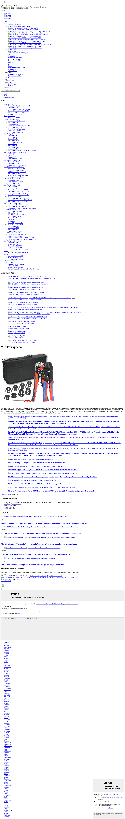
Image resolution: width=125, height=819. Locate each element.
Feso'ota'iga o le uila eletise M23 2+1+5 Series (21, 342)
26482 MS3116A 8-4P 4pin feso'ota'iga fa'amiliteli (22, 304)
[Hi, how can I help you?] (1, 589)
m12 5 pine (16, 577)
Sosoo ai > (7, 494)
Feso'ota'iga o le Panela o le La (66, 577)
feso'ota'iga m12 (51, 577)
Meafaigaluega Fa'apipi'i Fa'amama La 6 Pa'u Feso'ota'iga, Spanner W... (29, 314)
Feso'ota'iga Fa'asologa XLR (16, 333)
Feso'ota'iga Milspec (40, 577)
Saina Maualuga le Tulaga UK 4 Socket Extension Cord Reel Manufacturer (36, 463)
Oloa (5, 95)
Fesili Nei (3, 574)
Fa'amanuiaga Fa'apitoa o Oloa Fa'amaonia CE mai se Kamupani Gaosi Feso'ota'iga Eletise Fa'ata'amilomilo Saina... (45, 523)
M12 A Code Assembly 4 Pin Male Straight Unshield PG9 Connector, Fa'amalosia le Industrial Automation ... (42, 533)
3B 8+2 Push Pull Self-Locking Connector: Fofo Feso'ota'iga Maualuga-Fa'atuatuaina (33, 565)
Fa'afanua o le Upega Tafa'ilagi (39, 576)
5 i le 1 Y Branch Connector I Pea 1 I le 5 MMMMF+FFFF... (25, 299)
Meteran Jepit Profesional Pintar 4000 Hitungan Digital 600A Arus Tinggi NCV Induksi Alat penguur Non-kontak (51, 491)
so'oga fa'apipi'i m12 (7, 577)
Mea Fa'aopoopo (9, 97)
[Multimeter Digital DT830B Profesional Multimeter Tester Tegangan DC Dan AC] (32, 480)
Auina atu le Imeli (6, 581)
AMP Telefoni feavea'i (55, 576)
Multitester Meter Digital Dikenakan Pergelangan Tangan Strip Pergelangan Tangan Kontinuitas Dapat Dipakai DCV (52, 477)
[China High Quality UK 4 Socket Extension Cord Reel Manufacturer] (30, 459)
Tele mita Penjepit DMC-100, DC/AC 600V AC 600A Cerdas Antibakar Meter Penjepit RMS (43, 470)
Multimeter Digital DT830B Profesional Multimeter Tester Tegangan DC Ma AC (38, 484)
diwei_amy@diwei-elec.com (12, 504)
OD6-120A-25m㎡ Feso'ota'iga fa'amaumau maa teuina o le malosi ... (28, 284)
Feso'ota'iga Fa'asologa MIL (16, 337)
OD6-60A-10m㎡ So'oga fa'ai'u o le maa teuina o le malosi (25, 294)
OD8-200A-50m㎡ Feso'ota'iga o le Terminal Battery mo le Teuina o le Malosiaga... (32, 278)
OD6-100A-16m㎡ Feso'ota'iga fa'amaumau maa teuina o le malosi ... (28, 289)
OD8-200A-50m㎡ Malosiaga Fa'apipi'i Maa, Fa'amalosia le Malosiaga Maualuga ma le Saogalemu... (39, 544)
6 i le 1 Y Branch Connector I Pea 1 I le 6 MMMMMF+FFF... (26, 309)
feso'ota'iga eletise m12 (27, 577)
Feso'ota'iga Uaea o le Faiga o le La (18, 328)
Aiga (5, 94)
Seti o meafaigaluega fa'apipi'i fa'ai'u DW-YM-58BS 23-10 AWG (27, 318)
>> (10, 494)
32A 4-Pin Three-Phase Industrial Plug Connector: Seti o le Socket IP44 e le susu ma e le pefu (35, 554)
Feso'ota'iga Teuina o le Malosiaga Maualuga (21, 323)
